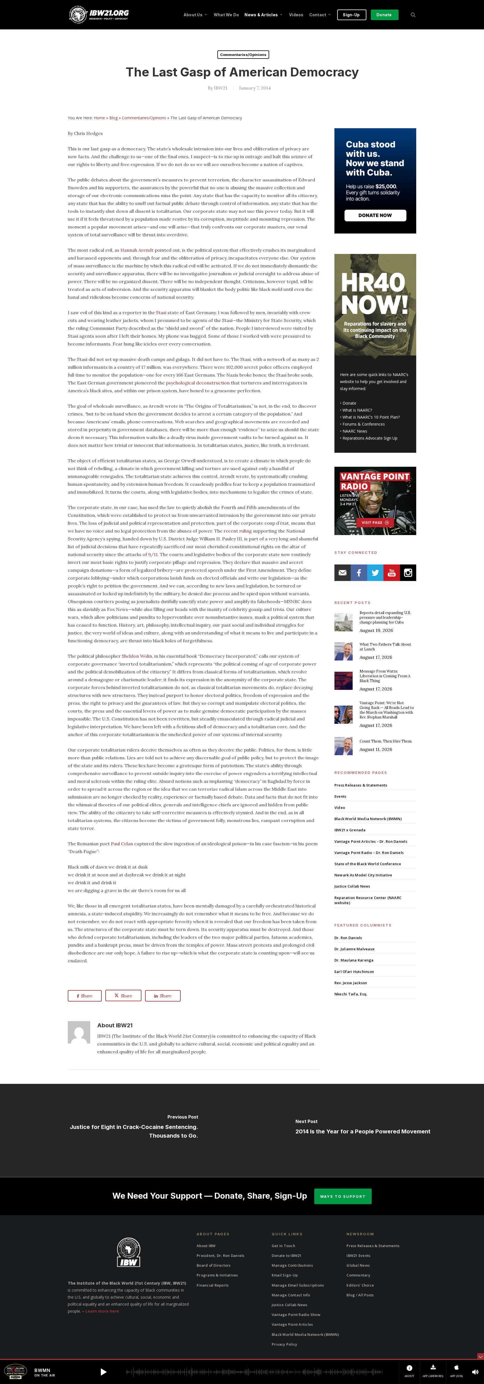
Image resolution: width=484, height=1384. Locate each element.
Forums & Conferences (364, 424)
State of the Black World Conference (367, 863)
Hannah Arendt (136, 250)
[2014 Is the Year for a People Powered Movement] (363, 1130)
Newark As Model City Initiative (363, 874)
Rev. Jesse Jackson (350, 982)
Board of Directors (214, 1265)
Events (340, 796)
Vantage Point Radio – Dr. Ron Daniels (369, 852)
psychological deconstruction (198, 383)
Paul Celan (122, 843)
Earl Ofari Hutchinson (354, 971)
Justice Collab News (352, 886)
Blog (113, 117)
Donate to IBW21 (287, 1255)
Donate (349, 403)
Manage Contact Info (291, 1294)
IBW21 (220, 88)
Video (339, 807)
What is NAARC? (357, 410)
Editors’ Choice (360, 1285)
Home (99, 117)
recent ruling (238, 531)
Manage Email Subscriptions (298, 1285)
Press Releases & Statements (360, 785)
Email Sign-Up (285, 1275)
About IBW (206, 1245)
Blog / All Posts (360, 1294)
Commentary (358, 1275)
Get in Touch (283, 1245)
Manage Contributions (292, 1265)
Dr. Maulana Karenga (354, 960)
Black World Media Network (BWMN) (368, 818)
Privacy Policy (284, 1344)
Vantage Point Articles (292, 1324)
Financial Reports (213, 1285)
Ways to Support (343, 1196)
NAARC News (355, 431)
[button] (103, 1372)
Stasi (161, 312)
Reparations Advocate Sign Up (370, 438)
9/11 (153, 554)
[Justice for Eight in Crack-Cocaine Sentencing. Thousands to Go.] (121, 1130)
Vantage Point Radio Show (296, 1314)
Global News (358, 1265)
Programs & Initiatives (217, 1275)
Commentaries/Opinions (243, 54)
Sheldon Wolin (137, 656)
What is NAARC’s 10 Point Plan (370, 417)
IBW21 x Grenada (350, 829)
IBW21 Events (358, 1255)
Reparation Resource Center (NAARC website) (367, 900)
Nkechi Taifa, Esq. (350, 993)
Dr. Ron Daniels (348, 937)
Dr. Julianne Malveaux (354, 948)
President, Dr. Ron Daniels (221, 1255)
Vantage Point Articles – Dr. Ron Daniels (370, 841)
